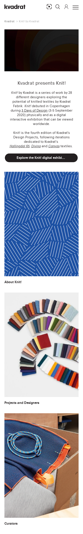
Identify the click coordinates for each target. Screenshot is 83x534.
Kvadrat (9, 21)
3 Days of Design (34, 110)
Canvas (54, 146)
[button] (58, 6)
